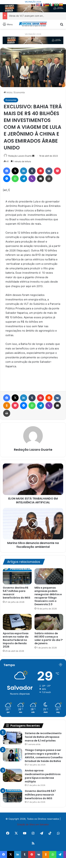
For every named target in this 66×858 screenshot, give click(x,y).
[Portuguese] (56, 4)
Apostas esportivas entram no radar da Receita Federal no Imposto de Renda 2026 (16, 640)
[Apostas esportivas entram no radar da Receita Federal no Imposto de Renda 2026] (17, 622)
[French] (42, 4)
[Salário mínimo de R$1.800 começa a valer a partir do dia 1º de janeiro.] (48, 622)
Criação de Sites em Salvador (33, 824)
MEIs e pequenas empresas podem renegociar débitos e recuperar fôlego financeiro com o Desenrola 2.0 (48, 596)
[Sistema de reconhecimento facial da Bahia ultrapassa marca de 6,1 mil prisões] (12, 738)
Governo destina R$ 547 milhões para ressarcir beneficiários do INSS (16, 592)
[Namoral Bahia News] (33, 24)
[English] (38, 4)
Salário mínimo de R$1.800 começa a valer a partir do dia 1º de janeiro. (48, 638)
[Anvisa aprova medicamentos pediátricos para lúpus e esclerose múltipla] (12, 775)
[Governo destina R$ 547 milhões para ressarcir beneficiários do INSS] (17, 576)
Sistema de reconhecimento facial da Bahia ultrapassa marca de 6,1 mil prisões (43, 737)
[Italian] (52, 4)
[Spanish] (61, 4)
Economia (19, 92)
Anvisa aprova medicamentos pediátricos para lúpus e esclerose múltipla (43, 776)
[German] (47, 4)
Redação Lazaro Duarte (20, 155)
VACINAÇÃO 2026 (33, 2)
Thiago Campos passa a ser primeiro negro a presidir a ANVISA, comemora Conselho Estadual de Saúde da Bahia (44, 755)
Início (9, 92)
